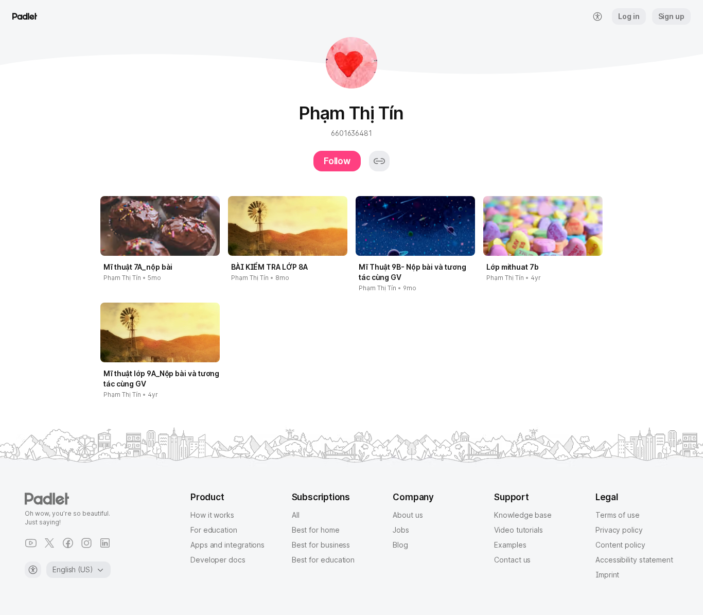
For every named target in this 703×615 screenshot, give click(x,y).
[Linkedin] (105, 543)
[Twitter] (49, 543)
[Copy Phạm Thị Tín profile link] (379, 161)
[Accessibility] (33, 569)
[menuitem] (597, 16)
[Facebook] (68, 543)
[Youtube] (31, 543)
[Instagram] (86, 543)
